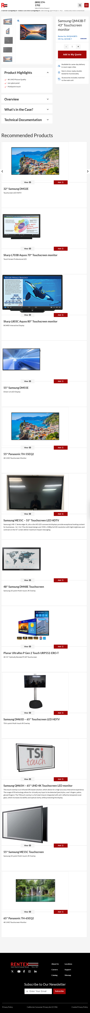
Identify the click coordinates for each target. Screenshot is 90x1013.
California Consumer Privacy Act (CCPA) (42, 1007)
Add (59, 182)
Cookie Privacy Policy (80, 1007)
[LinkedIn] (35, 971)
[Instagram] (29, 971)
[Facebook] (24, 971)
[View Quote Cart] (80, 5)
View (26, 182)
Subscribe (59, 991)
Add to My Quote (72, 54)
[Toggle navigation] (86, 5)
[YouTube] (18, 971)
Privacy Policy (7, 1007)
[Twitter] (12, 971)
